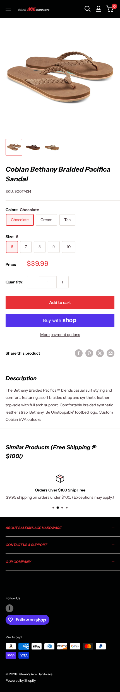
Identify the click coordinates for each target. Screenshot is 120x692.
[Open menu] (8, 9)
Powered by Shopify (21, 680)
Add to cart (60, 302)
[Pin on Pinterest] (89, 353)
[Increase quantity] (62, 282)
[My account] (98, 9)
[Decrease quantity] (33, 282)
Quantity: (14, 282)
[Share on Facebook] (79, 353)
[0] (109, 9)
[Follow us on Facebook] (9, 608)
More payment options (60, 334)
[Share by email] (110, 353)
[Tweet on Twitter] (100, 353)
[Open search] (88, 9)
